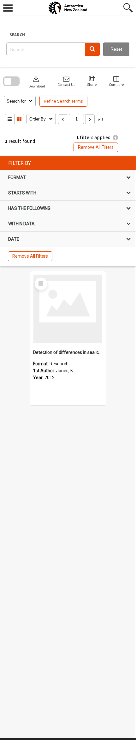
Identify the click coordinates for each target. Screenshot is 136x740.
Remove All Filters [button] (96, 147)
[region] (68, 211)
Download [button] (36, 81)
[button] (92, 49)
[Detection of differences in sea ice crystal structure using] (68, 309)
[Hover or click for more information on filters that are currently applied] (115, 137)
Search (17, 34)
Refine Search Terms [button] (63, 101)
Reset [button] (116, 49)
